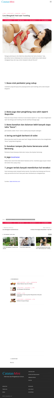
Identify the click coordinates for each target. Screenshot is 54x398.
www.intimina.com (15, 181)
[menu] (51, 2)
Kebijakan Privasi (32, 377)
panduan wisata (18, 219)
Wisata (24, 13)
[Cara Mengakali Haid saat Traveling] (27, 38)
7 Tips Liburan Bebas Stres (25, 247)
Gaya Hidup (11, 13)
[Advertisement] (27, 7)
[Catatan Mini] (7, 1)
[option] (10, 243)
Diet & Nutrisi (21, 282)
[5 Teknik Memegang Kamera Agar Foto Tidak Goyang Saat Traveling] (43, 241)
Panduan (17, 13)
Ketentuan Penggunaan (33, 374)
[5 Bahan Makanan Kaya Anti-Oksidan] (13, 283)
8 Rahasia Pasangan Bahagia (23, 300)
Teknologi (4, 389)
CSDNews (7, 17)
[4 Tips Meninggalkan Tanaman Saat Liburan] (10, 241)
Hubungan (28, 299)
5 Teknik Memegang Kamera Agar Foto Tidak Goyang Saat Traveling (43, 248)
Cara (4, 13)
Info (28, 282)
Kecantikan (30, 392)
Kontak (30, 380)
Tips (33, 287)
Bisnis (19, 293)
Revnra (12, 362)
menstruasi (10, 219)
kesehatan (15, 157)
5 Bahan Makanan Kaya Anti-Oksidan (24, 283)
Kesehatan (34, 282)
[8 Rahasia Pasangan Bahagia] (13, 300)
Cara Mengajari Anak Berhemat (10, 229)
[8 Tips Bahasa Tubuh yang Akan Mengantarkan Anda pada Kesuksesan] (13, 294)
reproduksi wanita (29, 219)
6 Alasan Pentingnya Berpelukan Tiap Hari (41, 229)
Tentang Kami (31, 371)
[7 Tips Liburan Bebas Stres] (27, 241)
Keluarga (27, 287)
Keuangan (30, 386)
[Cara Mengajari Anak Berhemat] (13, 289)
